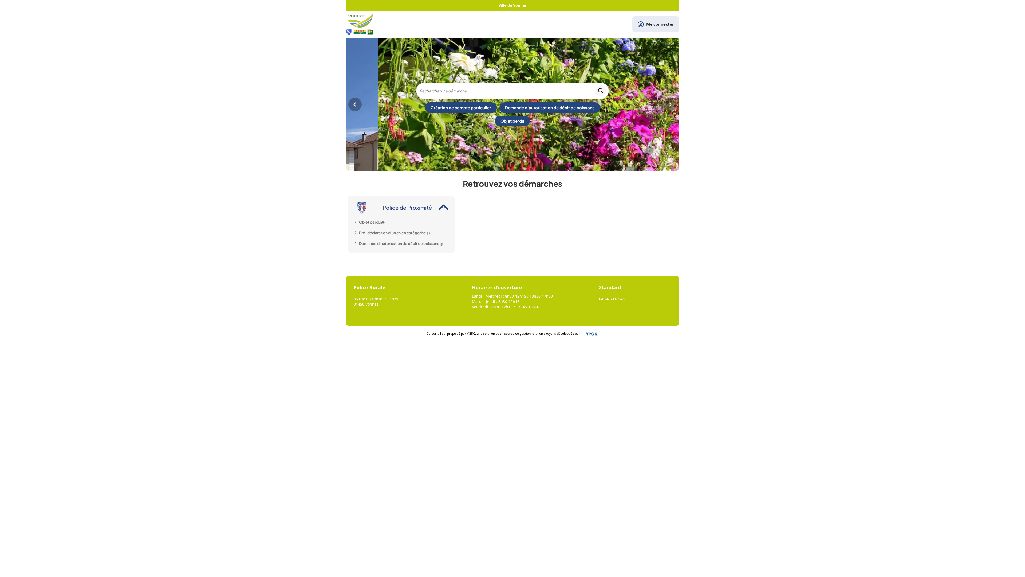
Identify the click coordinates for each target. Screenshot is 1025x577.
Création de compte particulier (461, 107)
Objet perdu (512, 120)
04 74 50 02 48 (612, 298)
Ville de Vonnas (513, 5)
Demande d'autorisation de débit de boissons (549, 107)
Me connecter (660, 24)
